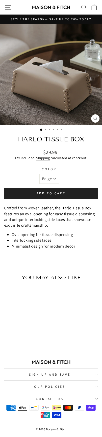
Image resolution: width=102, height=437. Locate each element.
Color (49, 169)
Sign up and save (50, 374)
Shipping (43, 158)
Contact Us (50, 399)
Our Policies (49, 386)
